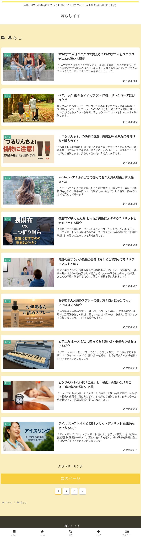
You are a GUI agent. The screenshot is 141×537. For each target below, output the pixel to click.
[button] (130, 469)
